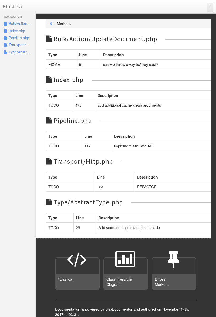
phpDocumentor (120, 309)
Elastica (12, 6)
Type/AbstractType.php (21, 52)
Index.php (16, 30)
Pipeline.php (18, 37)
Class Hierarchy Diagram (119, 281)
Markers (162, 284)
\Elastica (65, 279)
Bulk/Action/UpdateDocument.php (21, 23)
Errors (160, 279)
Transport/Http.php (21, 44)
